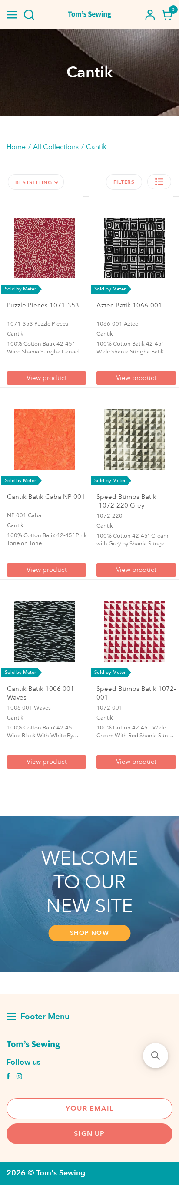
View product (47, 377)
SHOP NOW (89, 933)
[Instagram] (19, 1077)
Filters (124, 181)
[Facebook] (8, 1077)
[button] (159, 181)
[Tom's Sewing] (89, 14)
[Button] (29, 15)
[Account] (150, 15)
